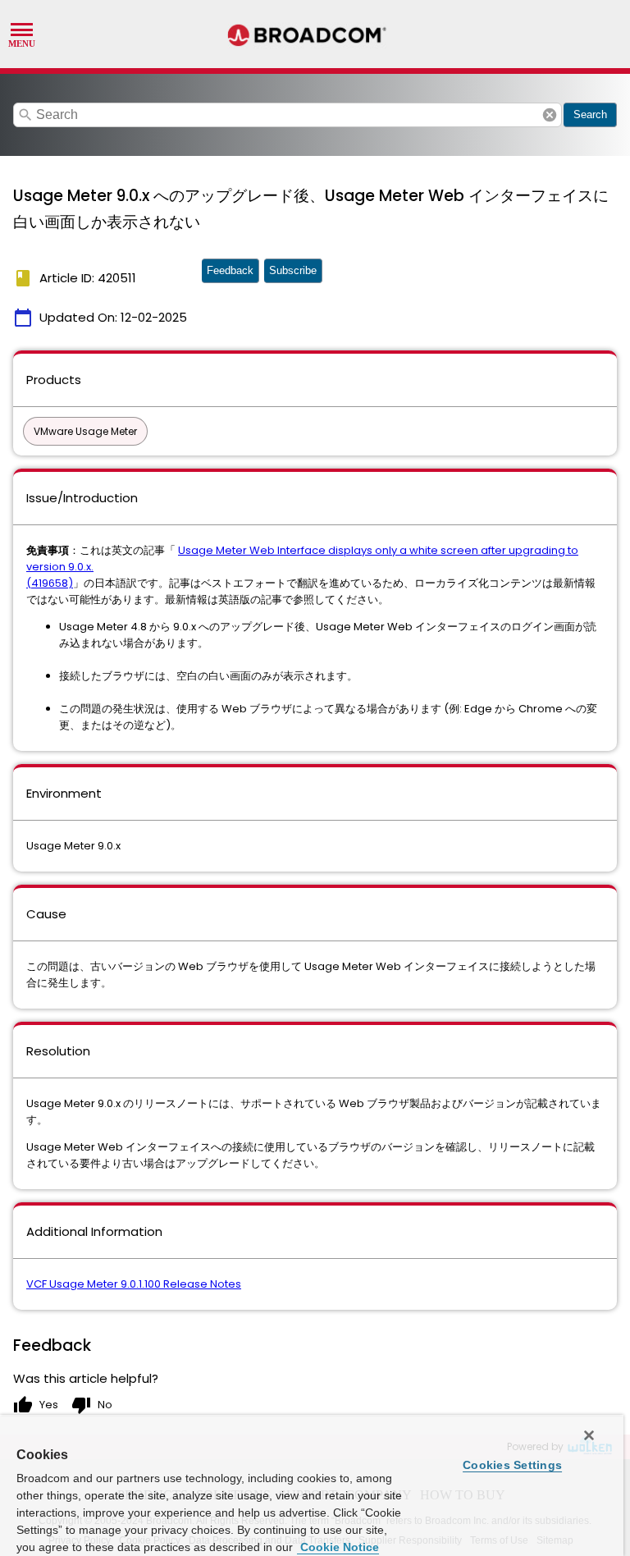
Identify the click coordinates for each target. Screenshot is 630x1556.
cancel (549, 115)
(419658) (49, 583)
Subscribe (293, 270)
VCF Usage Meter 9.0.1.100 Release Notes (133, 1284)
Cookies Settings (512, 1464)
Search (590, 114)
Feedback (230, 270)
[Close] (589, 1435)
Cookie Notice (338, 1547)
